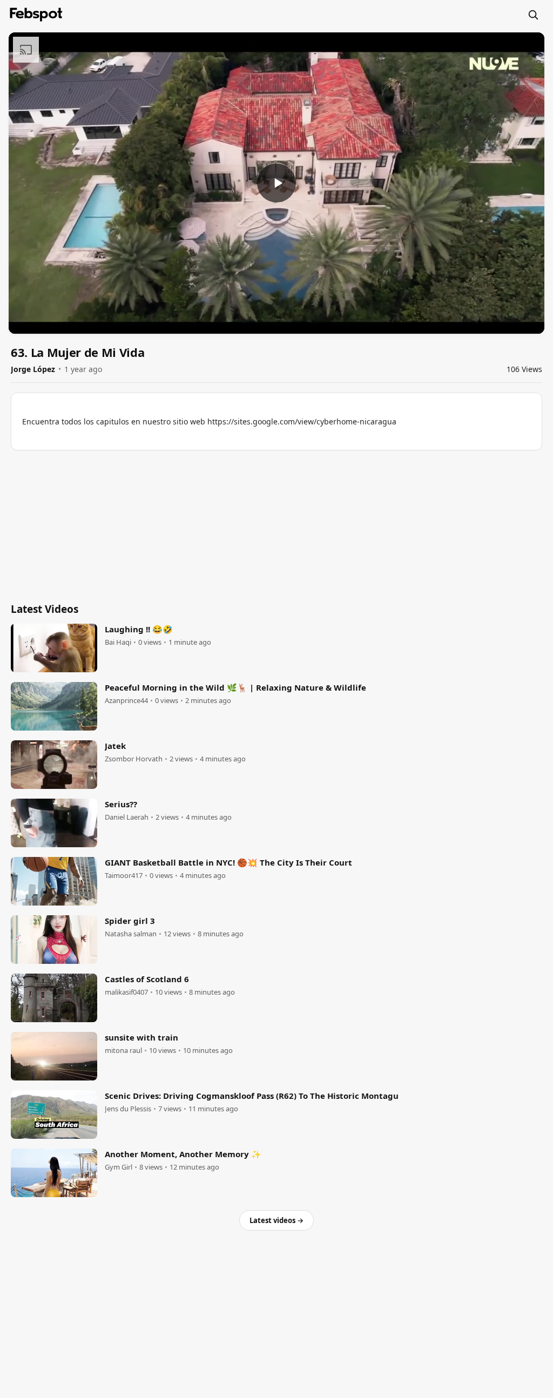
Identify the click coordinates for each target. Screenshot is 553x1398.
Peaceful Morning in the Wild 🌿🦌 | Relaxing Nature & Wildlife (235, 687)
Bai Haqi (118, 642)
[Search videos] (533, 14)
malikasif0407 (126, 992)
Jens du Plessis (128, 1108)
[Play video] (276, 183)
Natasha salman (131, 933)
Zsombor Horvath (134, 759)
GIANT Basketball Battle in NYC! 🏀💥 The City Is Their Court (228, 862)
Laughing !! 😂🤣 (139, 629)
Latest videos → (276, 1220)
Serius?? (121, 804)
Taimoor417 (124, 875)
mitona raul (123, 1050)
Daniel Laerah (127, 817)
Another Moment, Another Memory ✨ (183, 1154)
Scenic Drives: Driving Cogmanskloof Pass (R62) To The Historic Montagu (252, 1095)
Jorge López (33, 369)
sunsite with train (141, 1037)
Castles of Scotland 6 (147, 979)
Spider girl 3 (130, 920)
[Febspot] (36, 14)
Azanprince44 (126, 700)
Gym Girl (118, 1167)
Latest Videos (44, 609)
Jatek (115, 745)
